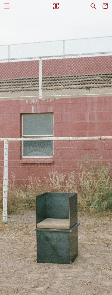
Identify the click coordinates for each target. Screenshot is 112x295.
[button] (7, 6)
